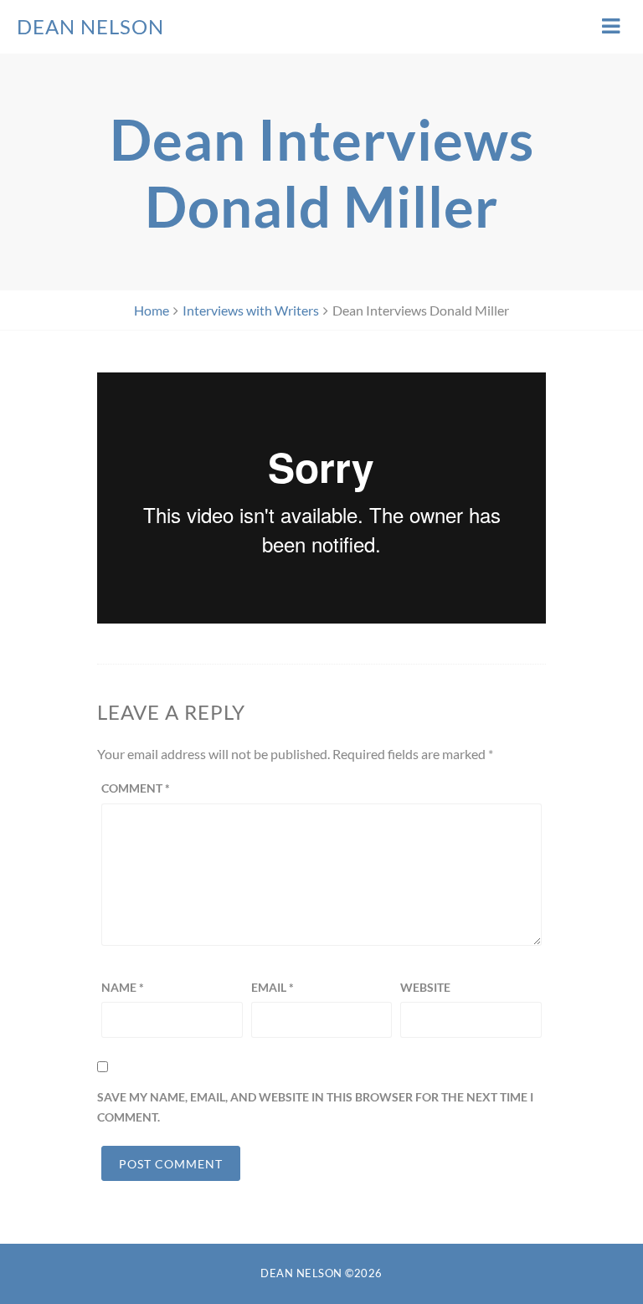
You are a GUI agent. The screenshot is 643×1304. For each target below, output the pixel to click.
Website (425, 987)
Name (122, 987)
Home (151, 310)
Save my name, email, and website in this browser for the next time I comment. (315, 1107)
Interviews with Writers (251, 310)
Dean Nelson (90, 26)
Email (272, 987)
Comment (135, 788)
